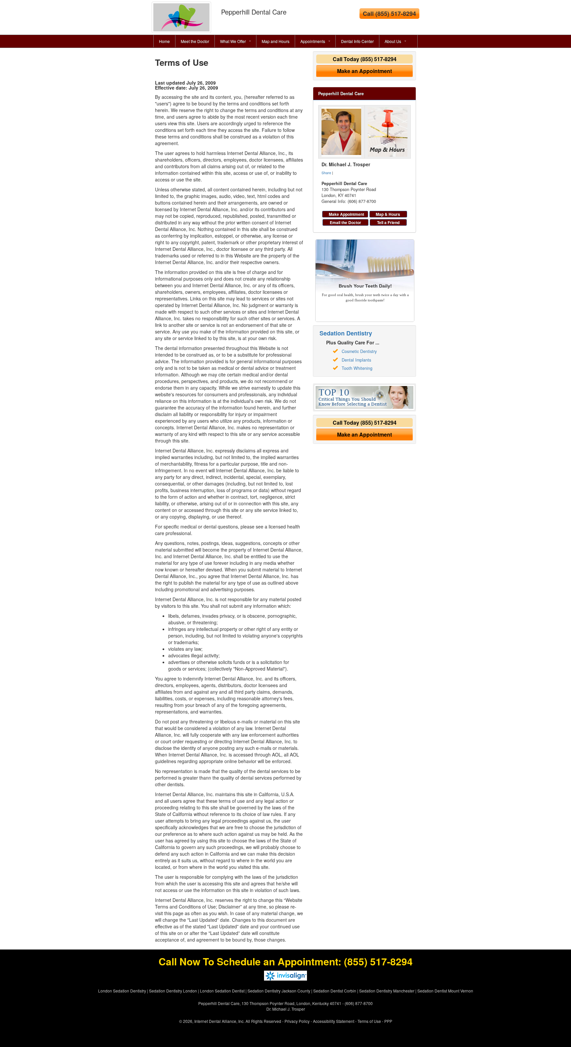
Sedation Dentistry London (173, 990)
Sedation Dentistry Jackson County (278, 990)
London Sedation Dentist (222, 990)
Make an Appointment (364, 71)
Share (326, 172)
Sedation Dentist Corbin (334, 990)
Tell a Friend (388, 222)
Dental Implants (356, 360)
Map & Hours (388, 214)
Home (164, 41)
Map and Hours (275, 41)
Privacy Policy (297, 1021)
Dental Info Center (357, 41)
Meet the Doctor (195, 41)
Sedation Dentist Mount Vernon (445, 990)
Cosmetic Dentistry (359, 351)
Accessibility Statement (333, 1021)
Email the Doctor (345, 222)
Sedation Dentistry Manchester (386, 990)
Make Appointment (346, 214)
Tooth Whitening (357, 368)
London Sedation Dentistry (122, 990)
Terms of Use (369, 1021)
